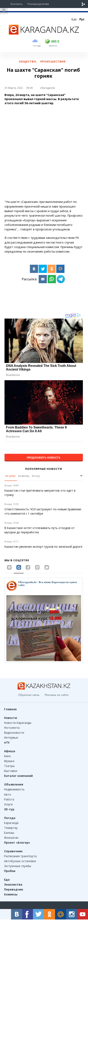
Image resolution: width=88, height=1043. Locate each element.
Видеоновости (14, 733)
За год (35, 476)
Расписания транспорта (20, 856)
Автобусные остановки (20, 861)
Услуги (8, 804)
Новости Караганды (17, 723)
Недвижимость (14, 789)
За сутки (10, 476)
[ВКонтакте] (34, 269)
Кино (7, 756)
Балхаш (9, 833)
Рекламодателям (38, 4)
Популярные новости (43, 469)
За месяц (23, 476)
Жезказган (11, 838)
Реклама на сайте (57, 694)
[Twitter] (43, 269)
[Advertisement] (44, 152)
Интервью (11, 737)
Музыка (9, 761)
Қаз (74, 19)
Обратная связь (28, 694)
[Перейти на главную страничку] (44, 33)
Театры (9, 766)
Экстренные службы (17, 866)
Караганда (11, 823)
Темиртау (11, 828)
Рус (82, 19)
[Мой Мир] (60, 269)
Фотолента (12, 728)
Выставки (10, 771)
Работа (9, 799)
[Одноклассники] (51, 269)
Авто (7, 794)
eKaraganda (47, 88)
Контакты (17, 4)
